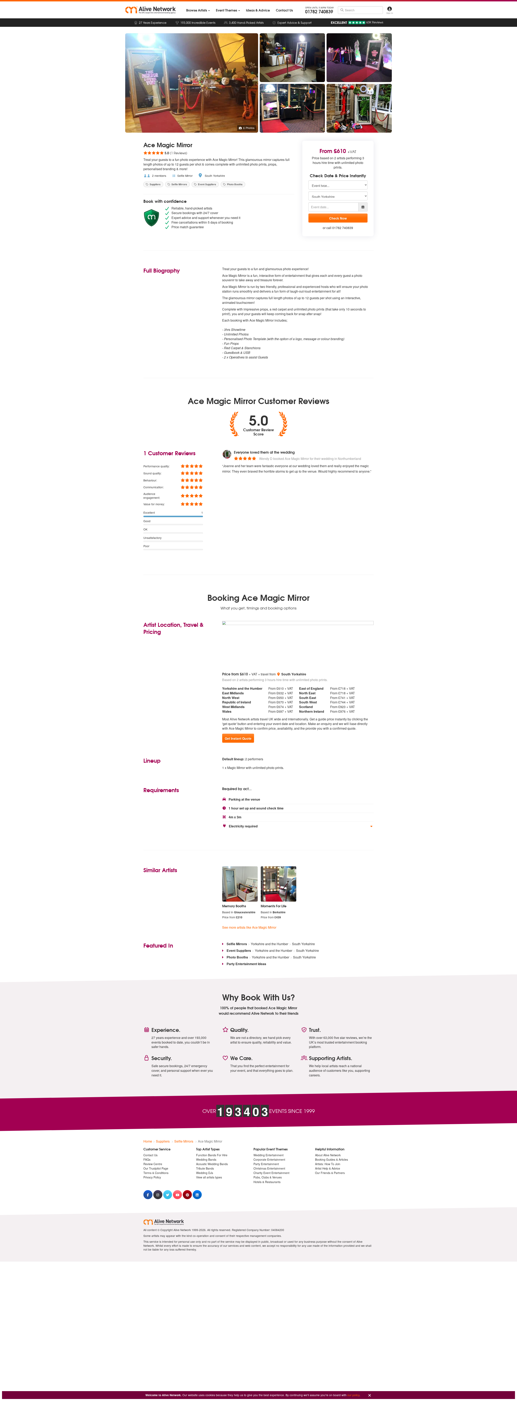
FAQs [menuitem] (146, 1159)
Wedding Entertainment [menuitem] (268, 1155)
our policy (353, 1395)
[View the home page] (150, 10)
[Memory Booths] (240, 884)
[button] (297, 826)
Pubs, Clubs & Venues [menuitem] (267, 1177)
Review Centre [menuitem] (152, 1164)
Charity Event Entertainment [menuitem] (271, 1173)
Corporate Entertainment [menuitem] (269, 1159)
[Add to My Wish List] (386, 39)
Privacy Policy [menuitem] (152, 1177)
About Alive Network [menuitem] (328, 1155)
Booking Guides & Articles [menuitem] (331, 1159)
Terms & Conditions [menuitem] (155, 1173)
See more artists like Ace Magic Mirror (249, 927)
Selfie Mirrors (179, 184)
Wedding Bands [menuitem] (206, 1159)
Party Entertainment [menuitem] (266, 1164)
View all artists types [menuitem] (209, 1177)
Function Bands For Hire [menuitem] (211, 1155)
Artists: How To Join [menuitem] (327, 1164)
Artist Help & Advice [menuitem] (327, 1168)
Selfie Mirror (185, 176)
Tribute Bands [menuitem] (205, 1168)
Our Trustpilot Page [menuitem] (155, 1168)
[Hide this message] (370, 1395)
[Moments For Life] (278, 884)
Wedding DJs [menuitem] (204, 1173)
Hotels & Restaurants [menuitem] (267, 1182)
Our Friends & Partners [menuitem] (330, 1173)
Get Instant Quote (238, 738)
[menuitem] (198, 10)
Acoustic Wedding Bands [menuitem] (212, 1164)
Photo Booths (234, 184)
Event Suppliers (206, 184)
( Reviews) (165, 152)
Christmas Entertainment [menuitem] (269, 1168)
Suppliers (155, 184)
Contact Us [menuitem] (150, 1155)
